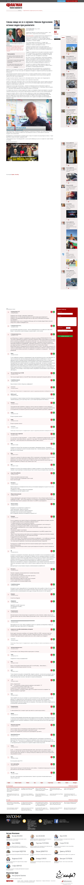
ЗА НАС (22, 880)
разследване (15, 46)
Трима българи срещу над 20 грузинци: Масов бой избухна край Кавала (71, 95)
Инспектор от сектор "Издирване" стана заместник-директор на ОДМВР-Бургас (27, 795)
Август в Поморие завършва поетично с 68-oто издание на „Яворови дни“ (70, 803)
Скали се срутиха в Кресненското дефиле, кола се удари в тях (69, 789)
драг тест (18, 48)
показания (8, 48)
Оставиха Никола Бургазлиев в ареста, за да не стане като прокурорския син (15, 65)
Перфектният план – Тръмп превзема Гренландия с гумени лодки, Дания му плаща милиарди (16, 840)
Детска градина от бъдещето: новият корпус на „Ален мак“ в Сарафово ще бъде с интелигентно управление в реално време (71, 40)
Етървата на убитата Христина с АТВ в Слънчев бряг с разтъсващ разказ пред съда (15, 57)
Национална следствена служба (11, 47)
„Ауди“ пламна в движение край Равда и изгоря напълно (71, 170)
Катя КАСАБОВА (40, 836)
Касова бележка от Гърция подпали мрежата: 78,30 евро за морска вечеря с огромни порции (71, 145)
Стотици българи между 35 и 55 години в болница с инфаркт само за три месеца (71, 188)
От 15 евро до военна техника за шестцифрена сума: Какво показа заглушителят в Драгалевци (71, 274)
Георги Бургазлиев (9, 49)
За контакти (53, 880)
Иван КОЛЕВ (63, 836)
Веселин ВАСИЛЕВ (17, 836)
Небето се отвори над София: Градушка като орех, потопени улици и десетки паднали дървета (71, 76)
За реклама (26, 880)
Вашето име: (59, 311)
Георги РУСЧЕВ (64, 843)
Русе (35, 782)
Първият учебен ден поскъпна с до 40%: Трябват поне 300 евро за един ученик (71, 113)
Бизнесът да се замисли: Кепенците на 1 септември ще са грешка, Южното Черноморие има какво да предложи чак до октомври (16, 847)
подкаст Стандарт (16, 49)
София (8, 782)
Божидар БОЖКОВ (41, 858)
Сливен (66, 782)
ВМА (21, 48)
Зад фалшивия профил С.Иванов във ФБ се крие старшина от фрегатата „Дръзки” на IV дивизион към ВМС (40, 840)
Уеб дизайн (62, 883)
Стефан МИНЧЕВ (17, 865)
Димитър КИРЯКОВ (65, 851)
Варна (42, 782)
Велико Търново (18, 782)
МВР (22, 48)
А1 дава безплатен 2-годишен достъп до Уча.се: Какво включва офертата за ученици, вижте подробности (41, 10)
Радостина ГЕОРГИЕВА (42, 843)
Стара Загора (50, 782)
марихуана (19, 47)
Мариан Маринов (20, 46)
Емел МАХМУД (16, 843)
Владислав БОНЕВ (17, 858)
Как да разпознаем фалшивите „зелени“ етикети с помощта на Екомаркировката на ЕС (71, 256)
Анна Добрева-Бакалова (19, 875)
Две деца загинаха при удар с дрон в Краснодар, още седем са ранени (70, 809)
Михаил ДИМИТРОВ (42, 851)
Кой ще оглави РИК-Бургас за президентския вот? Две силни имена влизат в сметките (41, 795)
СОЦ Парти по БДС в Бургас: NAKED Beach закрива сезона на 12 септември (70, 207)
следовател (8, 50)
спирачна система (13, 48)
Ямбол (59, 782)
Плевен (27, 782)
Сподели (56, 37)
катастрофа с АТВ (9, 46)
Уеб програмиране (68, 883)
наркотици (21, 49)
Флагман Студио (32, 880)
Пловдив (75, 782)
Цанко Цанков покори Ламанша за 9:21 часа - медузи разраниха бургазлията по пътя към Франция (71, 226)
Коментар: (59, 316)
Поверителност (39, 880)
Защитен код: (59, 327)
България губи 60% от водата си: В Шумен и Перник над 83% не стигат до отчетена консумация (42, 809)
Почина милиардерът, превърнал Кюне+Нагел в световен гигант (12, 809)
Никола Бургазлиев (15, 45)
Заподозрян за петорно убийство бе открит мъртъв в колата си (56, 809)
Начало (18, 880)
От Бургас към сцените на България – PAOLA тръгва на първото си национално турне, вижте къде (27, 809)
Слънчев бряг (21, 45)
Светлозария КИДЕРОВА (19, 851)
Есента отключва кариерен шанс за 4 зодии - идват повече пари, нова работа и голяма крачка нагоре (56, 803)
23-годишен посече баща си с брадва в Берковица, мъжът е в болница (71, 58)
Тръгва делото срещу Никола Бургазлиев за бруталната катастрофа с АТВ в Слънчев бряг (15, 61)
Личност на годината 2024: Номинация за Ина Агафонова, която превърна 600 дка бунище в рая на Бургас (41, 847)
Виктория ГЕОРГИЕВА (66, 858)
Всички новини (74, 785)
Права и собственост (46, 880)
